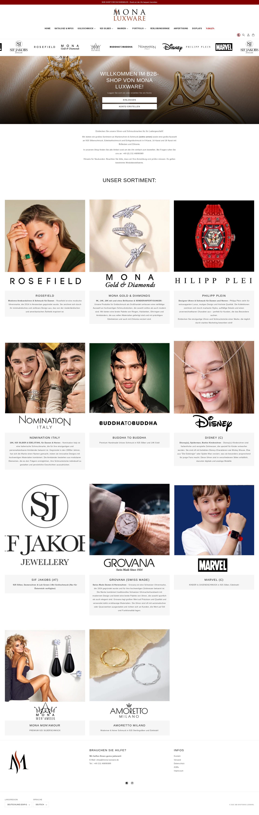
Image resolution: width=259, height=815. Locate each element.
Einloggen (129, 100)
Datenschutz (179, 764)
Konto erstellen (129, 106)
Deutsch (40, 804)
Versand (177, 760)
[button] (243, 35)
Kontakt (177, 756)
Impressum (178, 771)
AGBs (176, 767)
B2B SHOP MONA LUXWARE (244, 804)
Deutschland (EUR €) (17, 804)
